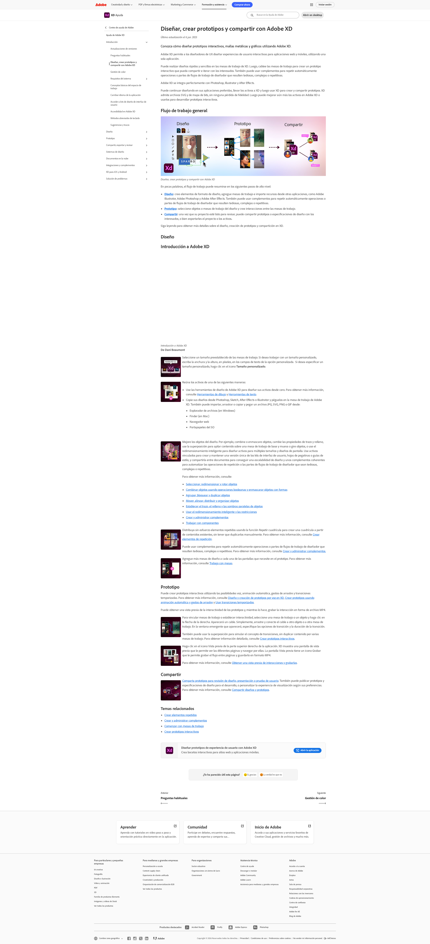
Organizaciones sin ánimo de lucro (206, 871)
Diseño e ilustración (102, 879)
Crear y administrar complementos (207, 517)
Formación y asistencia (213, 4)
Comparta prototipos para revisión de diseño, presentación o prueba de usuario (230, 681)
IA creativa (98, 869)
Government (197, 875)
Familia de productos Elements (107, 897)
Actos (291, 880)
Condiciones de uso (259, 938)
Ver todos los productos (103, 906)
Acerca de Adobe (296, 871)
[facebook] (129, 938)
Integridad (293, 907)
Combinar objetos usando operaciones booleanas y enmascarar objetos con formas (236, 490)
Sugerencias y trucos (120, 125)
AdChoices (331, 938)
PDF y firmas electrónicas (150, 4)
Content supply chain (151, 871)
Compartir (170, 214)
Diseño (168, 194)
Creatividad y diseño (120, 4)
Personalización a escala (153, 866)
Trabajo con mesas (220, 563)
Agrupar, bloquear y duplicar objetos (208, 495)
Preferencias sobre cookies (280, 938)
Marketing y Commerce (182, 4)
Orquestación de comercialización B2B (158, 884)
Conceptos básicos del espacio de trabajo (126, 87)
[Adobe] (101, 4)
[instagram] (135, 938)
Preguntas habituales (120, 55)
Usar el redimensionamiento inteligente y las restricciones (221, 512)
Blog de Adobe (295, 916)
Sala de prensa (295, 884)
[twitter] (140, 938)
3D (95, 892)
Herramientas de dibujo (211, 394)
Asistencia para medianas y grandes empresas (259, 884)
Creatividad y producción (153, 880)
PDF (95, 888)
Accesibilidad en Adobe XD (123, 111)
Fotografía (98, 874)
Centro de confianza (297, 902)
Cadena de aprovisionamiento (301, 898)
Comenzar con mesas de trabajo (184, 726)
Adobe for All (294, 911)
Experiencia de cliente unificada (156, 875)
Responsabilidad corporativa (300, 889)
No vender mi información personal (307, 938)
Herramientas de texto (242, 394)
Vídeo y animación (101, 883)
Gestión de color (118, 72)
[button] (311, 4)
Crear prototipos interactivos (277, 638)
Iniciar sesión (325, 4)
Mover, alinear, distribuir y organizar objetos (212, 501)
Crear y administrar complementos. (304, 551)
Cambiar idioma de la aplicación (126, 95)
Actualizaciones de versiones (124, 48)
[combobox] (273, 15)
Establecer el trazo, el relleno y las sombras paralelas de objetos (224, 506)
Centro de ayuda (247, 866)
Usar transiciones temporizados (235, 602)
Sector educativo (198, 866)
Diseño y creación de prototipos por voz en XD (256, 598)
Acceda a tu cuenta (297, 866)
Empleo (292, 875)
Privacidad (244, 938)
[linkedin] (146, 938)
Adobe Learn (245, 880)
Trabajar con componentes (202, 523)
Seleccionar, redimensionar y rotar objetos (211, 484)
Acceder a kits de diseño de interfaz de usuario (128, 103)
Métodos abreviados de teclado (125, 118)
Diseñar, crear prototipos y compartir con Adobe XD (124, 64)
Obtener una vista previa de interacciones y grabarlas (264, 663)
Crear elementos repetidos (180, 715)
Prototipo (170, 209)
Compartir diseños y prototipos (250, 690)
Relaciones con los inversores (301, 893)
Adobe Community (248, 875)
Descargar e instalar (248, 871)
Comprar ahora (242, 4)
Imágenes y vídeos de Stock (105, 901)
